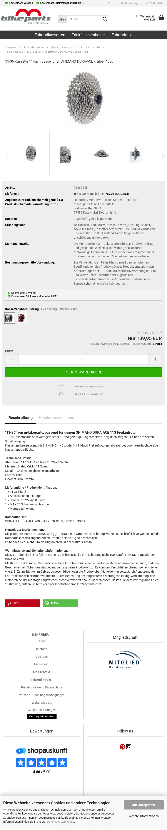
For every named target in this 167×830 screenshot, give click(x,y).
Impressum (41, 664)
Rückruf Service (41, 679)
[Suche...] (105, 19)
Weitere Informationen (144, 816)
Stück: (9, 351)
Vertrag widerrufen (42, 716)
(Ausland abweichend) (117, 194)
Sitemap (41, 649)
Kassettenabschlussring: (41, 309)
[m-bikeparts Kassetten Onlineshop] (25, 16)
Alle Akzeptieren (143, 805)
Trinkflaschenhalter (88, 35)
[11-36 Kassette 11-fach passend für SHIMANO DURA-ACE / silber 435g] (83, 98)
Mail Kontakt (41, 672)
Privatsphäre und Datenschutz (41, 687)
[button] (110, 4)
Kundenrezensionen (56, 417)
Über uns (42, 656)
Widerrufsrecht (42, 702)
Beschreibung (20, 417)
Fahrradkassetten (50, 35)
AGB (42, 641)
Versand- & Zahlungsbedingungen (42, 695)
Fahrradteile (122, 35)
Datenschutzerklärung (60, 821)
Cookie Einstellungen (42, 710)
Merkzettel (155, 3)
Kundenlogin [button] (131, 3)
